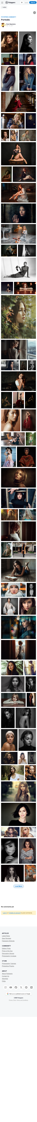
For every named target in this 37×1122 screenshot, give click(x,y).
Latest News (6, 936)
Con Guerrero (11, 24)
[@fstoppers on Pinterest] (26, 987)
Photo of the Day (7, 951)
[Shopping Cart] (22, 2)
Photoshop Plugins (8, 966)
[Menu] (2, 2)
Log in (5, 913)
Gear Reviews (6, 938)
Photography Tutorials (9, 963)
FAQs (4, 981)
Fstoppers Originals (8, 941)
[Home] (10, 2)
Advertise (5, 979)
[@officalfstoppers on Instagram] (5, 987)
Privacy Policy (12, 1000)
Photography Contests (9, 956)
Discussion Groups (8, 953)
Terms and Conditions (22, 1000)
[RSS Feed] (31, 987)
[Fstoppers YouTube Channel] (10, 987)
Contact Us (5, 976)
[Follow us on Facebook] (16, 987)
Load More (18, 886)
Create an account (14, 913)
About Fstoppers (7, 974)
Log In (26, 2)
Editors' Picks (6, 948)
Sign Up (33, 2)
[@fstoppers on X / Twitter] (21, 987)
